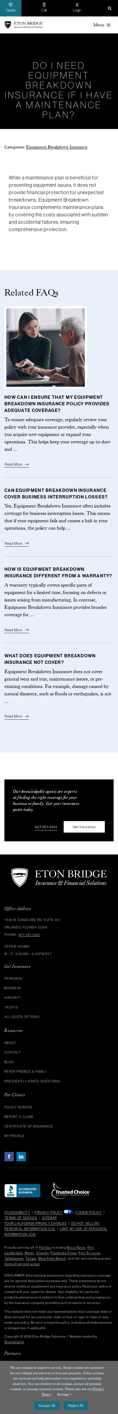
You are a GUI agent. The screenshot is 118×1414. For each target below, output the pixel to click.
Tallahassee (14, 1258)
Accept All (47, 1405)
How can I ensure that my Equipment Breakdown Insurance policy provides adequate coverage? (57, 404)
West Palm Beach (52, 1258)
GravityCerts (14, 1342)
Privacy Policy (49, 1212)
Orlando (42, 1253)
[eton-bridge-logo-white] (59, 870)
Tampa (31, 1258)
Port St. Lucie (89, 1253)
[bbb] (23, 1186)
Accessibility (17, 1212)
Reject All (75, 1405)
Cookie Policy (88, 1212)
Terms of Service (21, 1218)
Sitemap (49, 1218)
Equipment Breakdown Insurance (57, 147)
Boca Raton (76, 1247)
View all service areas (22, 1264)
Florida (44, 1247)
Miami (29, 1253)
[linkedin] (21, 1156)
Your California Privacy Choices (35, 1223)
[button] (109, 8)
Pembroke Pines (63, 1253)
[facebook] (9, 1156)
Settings (63, 1394)
